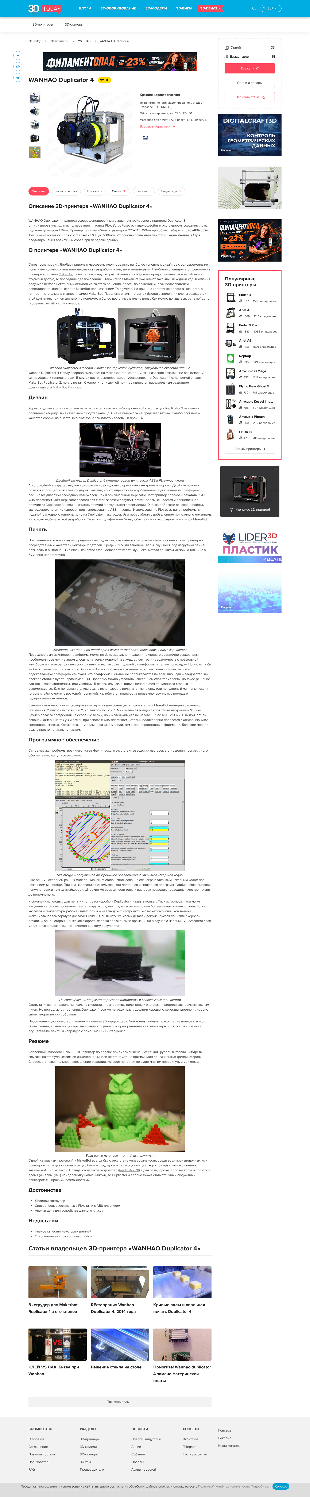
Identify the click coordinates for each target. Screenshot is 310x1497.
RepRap (245, 356)
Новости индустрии (146, 1439)
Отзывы (143, 191)
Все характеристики (155, 126)
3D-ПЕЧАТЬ (210, 8)
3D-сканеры (74, 24)
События (138, 1454)
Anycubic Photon (252, 417)
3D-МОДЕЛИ (156, 8)
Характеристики (66, 191)
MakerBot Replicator (67, 387)
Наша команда (229, 1446)
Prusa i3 (245, 432)
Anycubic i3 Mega (252, 371)
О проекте (36, 1439)
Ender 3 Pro (248, 325)
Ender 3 (245, 295)
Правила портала (41, 1454)
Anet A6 (245, 340)
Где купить (94, 191)
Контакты (225, 1430)
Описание (39, 191)
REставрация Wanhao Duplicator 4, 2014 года (113, 1308)
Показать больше (120, 1402)
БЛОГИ (85, 8)
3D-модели (88, 1447)
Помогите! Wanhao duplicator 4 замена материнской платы (182, 1374)
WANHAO (84, 41)
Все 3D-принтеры (248, 449)
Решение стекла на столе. (117, 1367)
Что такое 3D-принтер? (253, 510)
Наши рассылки (195, 1454)
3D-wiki (85, 1462)
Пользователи (39, 1462)
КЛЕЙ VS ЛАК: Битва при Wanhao (53, 1370)
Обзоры (137, 1462)
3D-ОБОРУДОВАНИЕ (118, 8)
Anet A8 (245, 310)
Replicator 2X (129, 1170)
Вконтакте (190, 1439)
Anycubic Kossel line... (256, 401)
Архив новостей (143, 1469)
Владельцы (171, 191)
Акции (136, 1447)
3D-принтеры (43, 24)
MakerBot (66, 274)
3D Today (34, 41)
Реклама (51, 65)
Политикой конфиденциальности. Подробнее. (233, 1486)
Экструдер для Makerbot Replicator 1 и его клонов (53, 1308)
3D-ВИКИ (184, 8)
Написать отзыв (248, 97)
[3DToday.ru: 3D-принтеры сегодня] (45, 11)
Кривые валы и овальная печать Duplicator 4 (179, 1308)
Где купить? (250, 68)
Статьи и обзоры (249, 83)
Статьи (119, 191)
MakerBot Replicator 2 (122, 373)
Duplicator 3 (55, 505)
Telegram (189, 1447)
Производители (92, 1469)
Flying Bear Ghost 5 (254, 386)
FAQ (31, 1469)
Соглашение (38, 1447)
